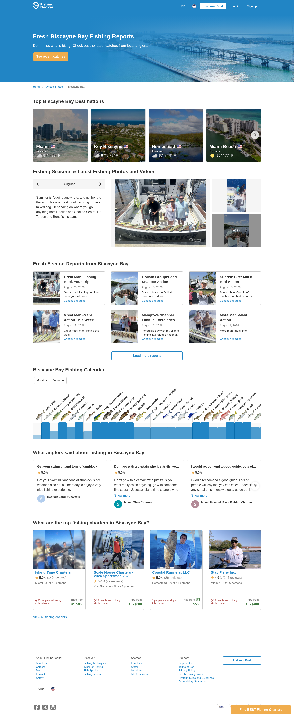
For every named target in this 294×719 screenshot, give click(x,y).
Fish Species (91, 670)
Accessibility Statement (192, 681)
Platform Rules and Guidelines (196, 677)
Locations (136, 670)
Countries (136, 663)
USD (182, 6)
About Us (41, 663)
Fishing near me (93, 674)
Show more (122, 495)
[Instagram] (53, 709)
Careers (40, 666)
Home (37, 86)
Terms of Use (186, 666)
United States (54, 86)
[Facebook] (37, 709)
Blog (38, 670)
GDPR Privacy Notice (191, 674)
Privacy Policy (187, 670)
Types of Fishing (93, 666)
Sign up (252, 6)
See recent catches (50, 56)
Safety (40, 677)
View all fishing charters (50, 617)
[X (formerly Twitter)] (45, 709)
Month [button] (41, 380)
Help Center (185, 663)
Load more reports (147, 355)
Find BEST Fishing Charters (261, 709)
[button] (255, 135)
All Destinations (140, 674)
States (135, 666)
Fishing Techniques (95, 663)
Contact (40, 674)
